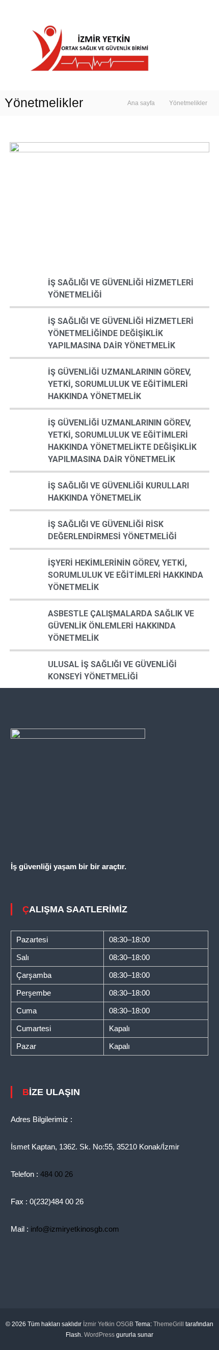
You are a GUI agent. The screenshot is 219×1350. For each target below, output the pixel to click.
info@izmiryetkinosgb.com (75, 1229)
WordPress (99, 1334)
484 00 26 (56, 1174)
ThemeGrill (168, 1324)
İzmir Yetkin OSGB (108, 1324)
